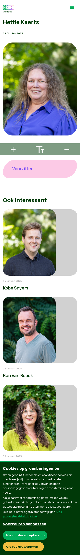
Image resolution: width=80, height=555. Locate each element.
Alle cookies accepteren (24, 535)
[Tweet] (6, 130)
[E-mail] (6, 141)
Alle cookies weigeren (22, 546)
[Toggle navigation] (72, 9)
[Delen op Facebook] (6, 119)
